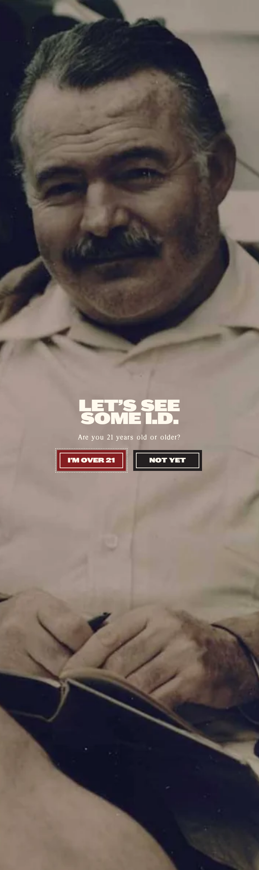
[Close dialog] (244, 350)
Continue (68, 502)
